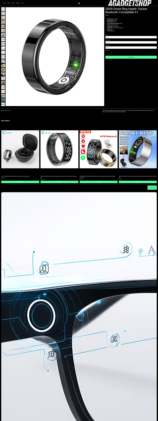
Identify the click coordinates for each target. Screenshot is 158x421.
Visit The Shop (153, 187)
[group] (79, 153)
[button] (79, 3)
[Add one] (111, 53)
